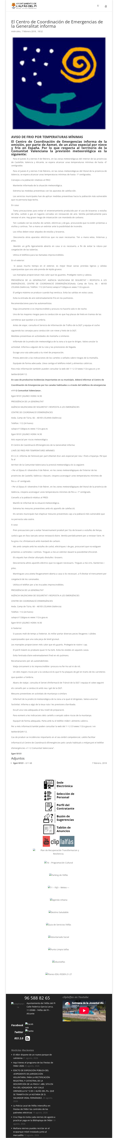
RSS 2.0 (18, 1038)
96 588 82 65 (37, 998)
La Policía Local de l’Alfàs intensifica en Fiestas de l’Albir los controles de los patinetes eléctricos (31, 1109)
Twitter (18, 1032)
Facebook (17, 1025)
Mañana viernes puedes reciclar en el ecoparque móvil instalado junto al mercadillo (31, 1132)
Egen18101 (16, 753)
